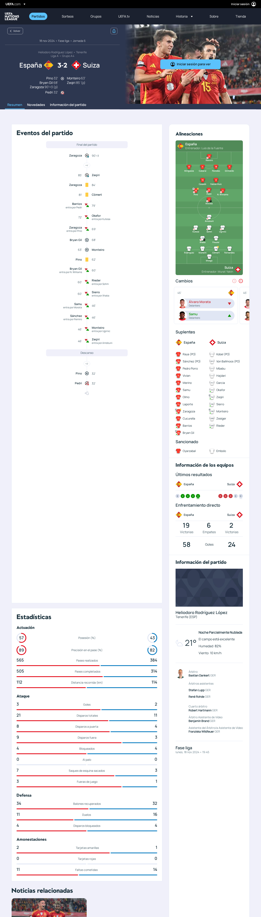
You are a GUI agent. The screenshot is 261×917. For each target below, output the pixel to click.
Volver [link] (16, 31)
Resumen (14, 105)
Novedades (36, 105)
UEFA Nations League (12, 16)
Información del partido (68, 105)
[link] (38, 16)
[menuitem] (41, 16)
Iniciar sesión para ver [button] (194, 64)
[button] (184, 16)
